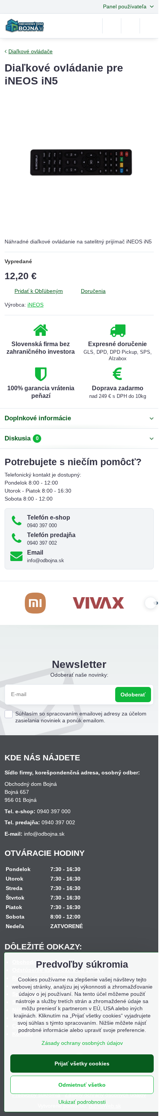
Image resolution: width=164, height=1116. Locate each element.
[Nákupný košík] (130, 25)
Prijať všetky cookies (82, 1063)
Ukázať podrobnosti (82, 1102)
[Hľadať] (112, 25)
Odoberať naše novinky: (79, 675)
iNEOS (35, 305)
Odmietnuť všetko (82, 1085)
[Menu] (149, 25)
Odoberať (133, 695)
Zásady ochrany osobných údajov (82, 1043)
